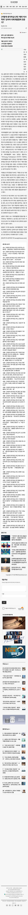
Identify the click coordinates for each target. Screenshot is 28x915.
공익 (17, 6)
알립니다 (14, 903)
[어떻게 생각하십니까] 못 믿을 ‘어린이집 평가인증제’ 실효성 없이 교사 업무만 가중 (14, 402)
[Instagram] (13, 905)
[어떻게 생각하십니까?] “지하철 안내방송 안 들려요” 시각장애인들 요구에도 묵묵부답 (14, 500)
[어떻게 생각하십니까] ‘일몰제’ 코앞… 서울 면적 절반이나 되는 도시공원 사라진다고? (14, 451)
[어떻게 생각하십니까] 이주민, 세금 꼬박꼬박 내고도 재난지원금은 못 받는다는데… (13, 461)
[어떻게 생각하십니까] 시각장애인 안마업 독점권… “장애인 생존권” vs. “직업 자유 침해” (14, 422)
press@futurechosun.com (16, 892)
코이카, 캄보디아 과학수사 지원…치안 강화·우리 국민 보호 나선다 (19, 545)
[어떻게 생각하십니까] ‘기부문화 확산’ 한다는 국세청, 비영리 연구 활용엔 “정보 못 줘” (14, 383)
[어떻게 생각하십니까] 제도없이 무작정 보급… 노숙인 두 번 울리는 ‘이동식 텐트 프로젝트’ (13, 253)
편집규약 (24, 901)
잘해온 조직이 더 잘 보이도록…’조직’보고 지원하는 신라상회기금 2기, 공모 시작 (12, 689)
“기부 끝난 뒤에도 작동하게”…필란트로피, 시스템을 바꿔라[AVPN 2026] (11, 771)
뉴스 (4, 6)
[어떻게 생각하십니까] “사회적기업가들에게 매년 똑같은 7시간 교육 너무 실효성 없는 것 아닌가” (14, 310)
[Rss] (21, 905)
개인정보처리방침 (10, 901)
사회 (10, 6)
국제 (20, 6)
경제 (7, 6)
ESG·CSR (24, 6)
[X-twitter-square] (7, 905)
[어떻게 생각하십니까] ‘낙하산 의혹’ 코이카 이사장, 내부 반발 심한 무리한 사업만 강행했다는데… (14, 364)
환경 (14, 6)
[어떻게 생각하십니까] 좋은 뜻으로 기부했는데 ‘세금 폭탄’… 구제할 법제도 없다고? (14, 467)
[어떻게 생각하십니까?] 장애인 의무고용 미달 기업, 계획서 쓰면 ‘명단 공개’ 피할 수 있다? (14, 521)
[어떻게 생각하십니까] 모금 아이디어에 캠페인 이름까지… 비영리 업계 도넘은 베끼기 (14, 486)
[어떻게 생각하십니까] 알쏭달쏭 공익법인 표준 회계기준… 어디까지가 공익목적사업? (14, 416)
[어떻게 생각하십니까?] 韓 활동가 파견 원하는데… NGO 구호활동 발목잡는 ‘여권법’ (14, 506)
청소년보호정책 (18, 901)
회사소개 (4, 901)
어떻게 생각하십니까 (7, 13)
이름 (3, 593)
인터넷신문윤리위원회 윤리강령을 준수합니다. (14, 894)
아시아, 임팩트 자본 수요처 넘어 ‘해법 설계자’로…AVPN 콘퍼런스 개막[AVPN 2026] (11, 784)
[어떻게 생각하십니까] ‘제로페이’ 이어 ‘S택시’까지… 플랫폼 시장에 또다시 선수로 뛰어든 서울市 (14, 428)
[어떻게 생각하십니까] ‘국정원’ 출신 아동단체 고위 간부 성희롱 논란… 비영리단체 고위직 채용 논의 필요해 (14, 354)
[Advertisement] (14, 816)
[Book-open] (15, 905)
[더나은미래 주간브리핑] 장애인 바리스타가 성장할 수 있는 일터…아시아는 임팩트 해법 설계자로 (12, 670)
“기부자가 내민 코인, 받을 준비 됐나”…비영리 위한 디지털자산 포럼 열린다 (19, 538)
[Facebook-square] (10, 905)
